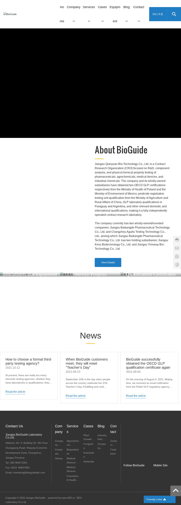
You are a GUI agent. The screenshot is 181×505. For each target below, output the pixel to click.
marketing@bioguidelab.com (29, 472)
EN (154, 14)
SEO (79, 497)
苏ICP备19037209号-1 (125, 499)
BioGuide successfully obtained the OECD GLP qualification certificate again (148, 363)
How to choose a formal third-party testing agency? (28, 361)
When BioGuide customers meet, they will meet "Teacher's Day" (87, 363)
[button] (90, 134)
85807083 (24, 467)
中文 (160, 14)
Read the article (15, 391)
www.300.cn (68, 497)
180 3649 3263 (18, 462)
